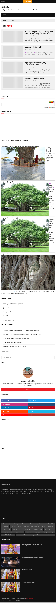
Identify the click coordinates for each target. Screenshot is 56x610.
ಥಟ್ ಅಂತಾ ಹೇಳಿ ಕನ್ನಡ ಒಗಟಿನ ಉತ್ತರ (20, 338)
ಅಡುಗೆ (29, 524)
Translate (53, 107)
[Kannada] (52, 102)
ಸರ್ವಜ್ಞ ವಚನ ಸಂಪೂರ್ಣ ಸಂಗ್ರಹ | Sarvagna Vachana (28, 334)
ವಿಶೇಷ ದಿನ (8, 535)
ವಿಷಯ (5, 7)
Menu (5, 15)
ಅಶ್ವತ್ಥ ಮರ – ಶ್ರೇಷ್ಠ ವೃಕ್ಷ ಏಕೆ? (33, 47)
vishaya (36, 36)
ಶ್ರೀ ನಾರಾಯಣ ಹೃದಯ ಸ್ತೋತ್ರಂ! (18, 346)
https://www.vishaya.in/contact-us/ (21, 493)
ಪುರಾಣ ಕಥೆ (38, 529)
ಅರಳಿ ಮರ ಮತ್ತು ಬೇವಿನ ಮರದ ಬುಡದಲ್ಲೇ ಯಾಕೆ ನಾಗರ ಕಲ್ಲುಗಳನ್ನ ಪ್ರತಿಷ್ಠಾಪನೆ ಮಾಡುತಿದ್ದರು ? (20, 146)
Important (6, 524)
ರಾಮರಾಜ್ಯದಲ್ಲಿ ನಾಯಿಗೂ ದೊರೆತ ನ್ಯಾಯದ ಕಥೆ (13, 304)
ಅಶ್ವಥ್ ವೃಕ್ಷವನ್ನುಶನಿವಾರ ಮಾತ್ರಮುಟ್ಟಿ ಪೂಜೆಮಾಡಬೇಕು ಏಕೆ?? (14, 218)
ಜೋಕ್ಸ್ (50, 526)
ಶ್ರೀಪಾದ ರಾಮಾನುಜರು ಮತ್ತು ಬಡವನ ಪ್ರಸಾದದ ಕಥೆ (14, 308)
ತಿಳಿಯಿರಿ (28, 389)
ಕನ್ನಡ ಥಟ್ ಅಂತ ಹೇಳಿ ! (17, 342)
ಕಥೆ (26, 526)
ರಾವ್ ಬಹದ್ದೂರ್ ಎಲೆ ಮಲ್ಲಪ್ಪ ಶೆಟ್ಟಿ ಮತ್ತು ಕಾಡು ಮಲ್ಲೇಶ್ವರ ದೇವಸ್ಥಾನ (25, 330)
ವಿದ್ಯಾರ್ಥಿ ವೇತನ (48, 532)
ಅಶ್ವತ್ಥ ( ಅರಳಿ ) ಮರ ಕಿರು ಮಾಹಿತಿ (34, 78)
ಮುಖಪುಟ (3, 1)
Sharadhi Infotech (31, 598)
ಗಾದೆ (44, 526)
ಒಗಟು (13, 526)
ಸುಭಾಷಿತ (48, 535)
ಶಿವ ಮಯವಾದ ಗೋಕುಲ (8, 320)
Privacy (3, 600)
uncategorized (18, 524)
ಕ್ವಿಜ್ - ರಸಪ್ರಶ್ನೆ (35, 526)
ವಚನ (37, 532)
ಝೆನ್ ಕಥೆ (6, 529)
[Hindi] (50, 102)
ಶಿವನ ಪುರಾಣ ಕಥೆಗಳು (8, 312)
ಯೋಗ (29, 532)
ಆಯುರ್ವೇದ (49, 524)
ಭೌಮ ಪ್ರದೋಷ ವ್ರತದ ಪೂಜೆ (9, 316)
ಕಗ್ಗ (20, 526)
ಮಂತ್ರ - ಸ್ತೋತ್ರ (7, 532)
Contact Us (10, 600)
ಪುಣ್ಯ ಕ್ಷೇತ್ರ (27, 529)
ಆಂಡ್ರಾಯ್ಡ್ (38, 524)
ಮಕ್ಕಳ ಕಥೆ (19, 532)
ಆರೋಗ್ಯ (5, 526)
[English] (54, 102)
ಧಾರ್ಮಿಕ (16, 529)
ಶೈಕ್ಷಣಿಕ (35, 535)
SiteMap (17, 600)
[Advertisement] (28, 127)
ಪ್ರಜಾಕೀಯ (49, 529)
